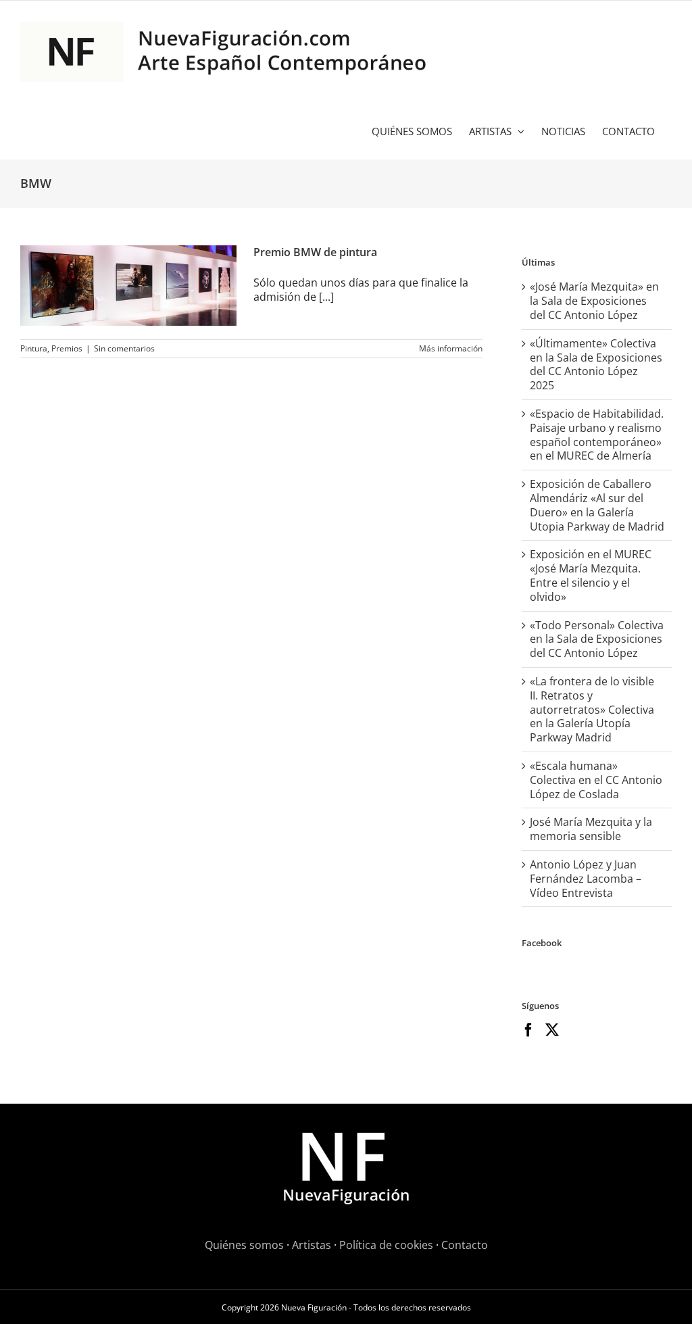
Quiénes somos (244, 1244)
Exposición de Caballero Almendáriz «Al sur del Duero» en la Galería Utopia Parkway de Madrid (597, 504)
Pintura (33, 348)
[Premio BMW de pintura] (128, 285)
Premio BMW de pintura (315, 252)
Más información (451, 348)
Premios (66, 348)
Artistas (311, 1244)
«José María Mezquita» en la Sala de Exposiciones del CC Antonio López (594, 300)
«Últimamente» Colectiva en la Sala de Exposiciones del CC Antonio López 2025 (596, 364)
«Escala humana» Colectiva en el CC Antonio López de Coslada (596, 780)
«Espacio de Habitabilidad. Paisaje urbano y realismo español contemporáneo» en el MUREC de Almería (597, 434)
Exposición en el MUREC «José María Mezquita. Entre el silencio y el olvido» (590, 575)
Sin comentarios (124, 348)
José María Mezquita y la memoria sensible (591, 828)
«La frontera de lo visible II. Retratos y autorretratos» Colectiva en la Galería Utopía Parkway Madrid (592, 709)
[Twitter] (552, 1030)
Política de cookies (386, 1244)
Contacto (464, 1244)
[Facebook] (528, 1030)
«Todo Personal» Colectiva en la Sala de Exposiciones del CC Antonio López (597, 639)
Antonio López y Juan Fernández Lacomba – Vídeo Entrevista (585, 878)
